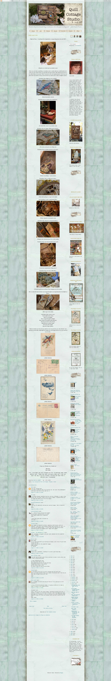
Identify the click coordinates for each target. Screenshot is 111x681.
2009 (72, 631)
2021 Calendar (74, 522)
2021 (72, 557)
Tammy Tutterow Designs (76, 530)
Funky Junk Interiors (75, 390)
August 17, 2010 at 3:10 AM (37, 553)
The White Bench (74, 456)
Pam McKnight (73, 448)
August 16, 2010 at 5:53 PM (37, 509)
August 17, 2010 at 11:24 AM (37, 567)
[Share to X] (48, 480)
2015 (72, 567)
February (74, 627)
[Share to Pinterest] (50, 480)
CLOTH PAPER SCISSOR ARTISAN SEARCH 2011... (75, 589)
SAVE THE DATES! (74, 512)
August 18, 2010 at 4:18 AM (37, 587)
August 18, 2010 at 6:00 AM (37, 598)
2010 (72, 575)
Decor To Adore (34, 555)
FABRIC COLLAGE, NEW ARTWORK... (75, 598)
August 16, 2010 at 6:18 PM (37, 521)
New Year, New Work (75, 445)
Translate (79, 45)
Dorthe (32, 539)
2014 (72, 569)
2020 (72, 559)
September (74, 582)
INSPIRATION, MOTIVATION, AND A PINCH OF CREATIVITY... (75, 613)
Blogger (61, 672)
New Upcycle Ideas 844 (75, 391)
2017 (72, 564)
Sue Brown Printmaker (75, 419)
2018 (72, 562)
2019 (72, 561)
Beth (51, 239)
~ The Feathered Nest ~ (76, 411)
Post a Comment (33, 601)
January (73, 629)
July (73, 619)
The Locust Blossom (75, 478)
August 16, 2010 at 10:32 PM (37, 536)
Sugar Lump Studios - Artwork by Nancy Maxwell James (75, 516)
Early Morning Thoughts (76, 502)
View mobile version (48, 608)
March (73, 626)
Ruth (32, 487)
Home (48, 606)
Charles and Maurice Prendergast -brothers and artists (75, 439)
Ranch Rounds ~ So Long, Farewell (78, 397)
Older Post (64, 606)
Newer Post (31, 606)
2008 (72, 633)
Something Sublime (74, 526)
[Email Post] (43, 480)
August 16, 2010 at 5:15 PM (37, 492)
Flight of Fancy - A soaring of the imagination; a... (75, 604)
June (73, 621)
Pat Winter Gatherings (75, 521)
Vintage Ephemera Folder (76, 518)
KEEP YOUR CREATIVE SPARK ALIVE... (75, 595)
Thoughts (51, 481)
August (73, 583)
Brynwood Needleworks (35, 502)
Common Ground (74, 464)
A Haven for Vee (74, 497)
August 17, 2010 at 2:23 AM (37, 547)
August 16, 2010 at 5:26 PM (37, 500)
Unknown (32, 570)
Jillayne (33, 523)
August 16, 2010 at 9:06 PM (37, 530)
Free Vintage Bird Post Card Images (40, 481)
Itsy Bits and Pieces (75, 535)
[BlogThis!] (46, 480)
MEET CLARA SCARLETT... (74, 609)
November (74, 578)
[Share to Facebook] (49, 480)
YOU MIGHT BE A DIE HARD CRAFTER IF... (75, 586)
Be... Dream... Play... (76, 511)
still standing (74, 508)
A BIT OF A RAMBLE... (73, 600)
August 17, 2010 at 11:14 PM (37, 577)
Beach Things (78, 404)
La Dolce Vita (74, 382)
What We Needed (78, 479)
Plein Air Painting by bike (77, 450)
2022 (72, 556)
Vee (32, 494)
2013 (72, 570)
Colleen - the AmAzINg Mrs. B (37, 532)
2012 (72, 572)
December (74, 577)
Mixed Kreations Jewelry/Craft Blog (75, 473)
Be (75, 383)
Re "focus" (77, 465)
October (73, 580)
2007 (72, 634)
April (73, 624)
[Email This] (45, 480)
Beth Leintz (33, 580)
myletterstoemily (35, 511)
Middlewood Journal (75, 403)
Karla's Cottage (74, 492)
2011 (72, 574)
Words (55, 481)
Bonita (32, 550)
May (72, 622)
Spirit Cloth (73, 507)
